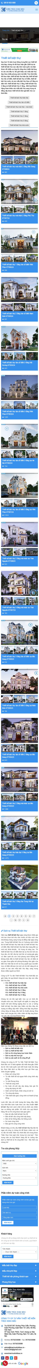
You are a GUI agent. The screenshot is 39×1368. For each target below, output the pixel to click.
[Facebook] (2, 1358)
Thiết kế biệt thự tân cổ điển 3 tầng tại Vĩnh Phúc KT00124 (18, 510)
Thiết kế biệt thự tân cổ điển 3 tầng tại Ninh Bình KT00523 (19, 706)
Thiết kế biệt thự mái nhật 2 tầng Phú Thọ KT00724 (18, 217)
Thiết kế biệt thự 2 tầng (19, 116)
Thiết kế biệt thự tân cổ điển (19, 102)
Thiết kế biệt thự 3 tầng (19, 121)
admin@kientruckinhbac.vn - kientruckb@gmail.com (14, 1348)
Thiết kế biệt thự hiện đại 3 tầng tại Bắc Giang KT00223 (17, 853)
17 (19, 920)
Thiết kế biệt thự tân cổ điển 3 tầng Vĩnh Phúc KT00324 (17, 412)
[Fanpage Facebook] (17, 1297)
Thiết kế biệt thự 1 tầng (19, 111)
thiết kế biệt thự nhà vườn (18, 988)
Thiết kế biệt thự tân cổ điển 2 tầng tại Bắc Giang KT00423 (18, 755)
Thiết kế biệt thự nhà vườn (19, 125)
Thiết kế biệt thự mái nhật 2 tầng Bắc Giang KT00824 (18, 168)
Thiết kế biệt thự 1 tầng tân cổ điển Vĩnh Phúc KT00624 (17, 266)
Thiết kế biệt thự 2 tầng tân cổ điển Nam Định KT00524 (17, 315)
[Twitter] (11, 1358)
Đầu (5, 916)
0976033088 (15, 1340)
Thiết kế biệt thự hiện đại (19, 98)
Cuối (27, 920)
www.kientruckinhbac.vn (13, 1353)
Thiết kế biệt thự (17, 30)
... (11, 920)
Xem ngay (8, 1183)
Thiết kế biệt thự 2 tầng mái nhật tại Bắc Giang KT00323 (17, 804)
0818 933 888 (9, 3)
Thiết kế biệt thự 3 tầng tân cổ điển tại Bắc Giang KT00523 (18, 657)
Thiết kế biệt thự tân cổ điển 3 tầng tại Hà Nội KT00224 (18, 461)
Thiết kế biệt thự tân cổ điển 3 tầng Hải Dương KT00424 (17, 364)
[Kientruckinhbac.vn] (13, 9)
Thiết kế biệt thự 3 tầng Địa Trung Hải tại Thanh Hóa (17, 902)
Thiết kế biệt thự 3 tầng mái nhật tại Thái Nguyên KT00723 (18, 608)
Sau (23, 920)
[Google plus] (15, 1358)
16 (15, 920)
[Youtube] (7, 1358)
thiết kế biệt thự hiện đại (14, 945)
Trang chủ (5, 30)
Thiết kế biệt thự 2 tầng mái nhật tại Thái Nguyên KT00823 (18, 559)
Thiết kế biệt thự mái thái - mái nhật (19, 107)
